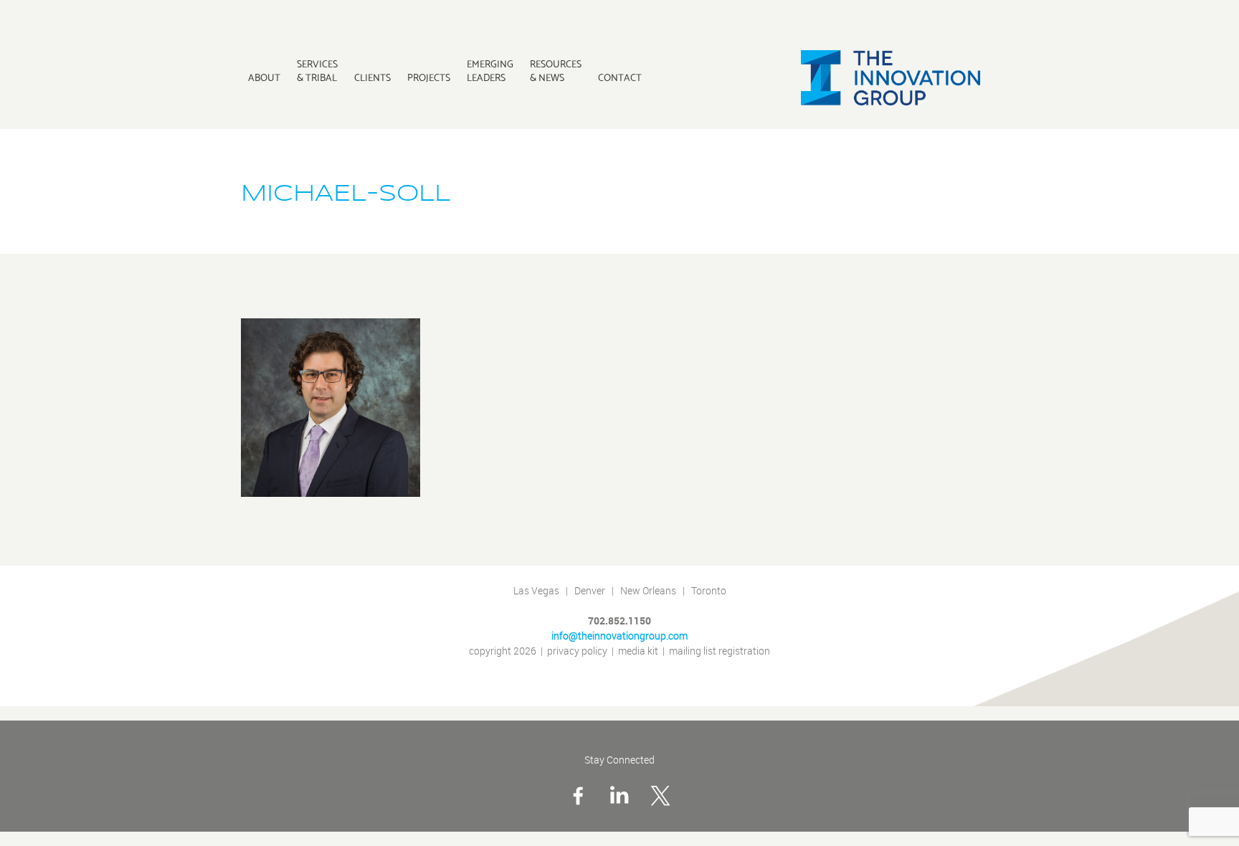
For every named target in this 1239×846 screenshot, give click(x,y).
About (264, 77)
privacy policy (577, 651)
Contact (620, 77)
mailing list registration (719, 651)
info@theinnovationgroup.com (619, 636)
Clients (372, 77)
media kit (638, 651)
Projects (428, 77)
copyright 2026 (502, 651)
